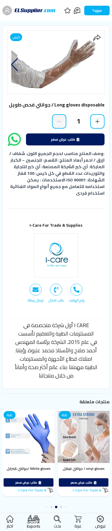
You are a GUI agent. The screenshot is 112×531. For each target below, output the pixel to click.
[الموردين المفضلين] (67, 10)
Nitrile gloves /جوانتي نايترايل (28, 468)
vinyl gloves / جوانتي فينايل (84, 468)
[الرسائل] (77, 10)
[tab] (77, 293)
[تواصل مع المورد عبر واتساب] (14, 139)
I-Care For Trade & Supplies (56, 225)
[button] (14, 64)
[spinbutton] (78, 121)
